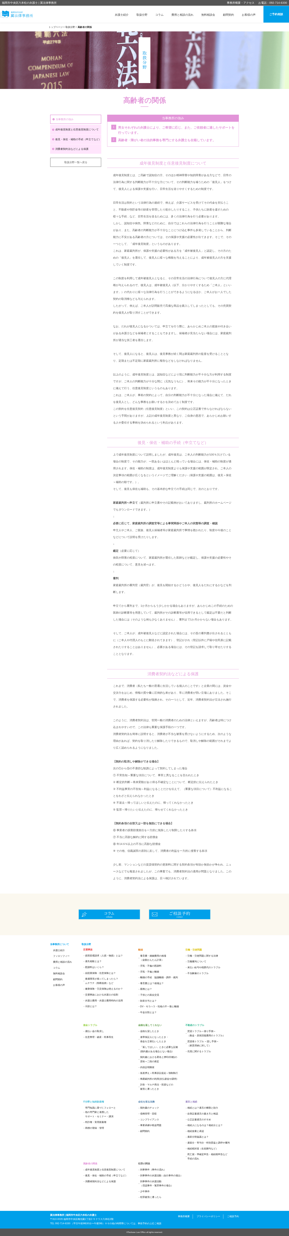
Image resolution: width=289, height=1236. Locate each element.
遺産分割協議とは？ (198, 1136)
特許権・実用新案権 (95, 1122)
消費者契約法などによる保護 (71, 148)
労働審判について (196, 961)
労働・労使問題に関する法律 (202, 955)
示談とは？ (91, 1006)
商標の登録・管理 (94, 1128)
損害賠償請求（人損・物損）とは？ (104, 955)
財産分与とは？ (148, 1000)
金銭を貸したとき (149, 1031)
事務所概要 (184, 1216)
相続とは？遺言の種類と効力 (202, 1107)
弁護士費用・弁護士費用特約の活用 (104, 1000)
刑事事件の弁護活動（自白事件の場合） (161, 1175)
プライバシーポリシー (208, 1216)
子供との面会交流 (149, 995)
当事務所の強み (65, 119)
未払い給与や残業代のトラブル (203, 967)
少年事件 (145, 1191)
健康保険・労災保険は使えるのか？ (104, 988)
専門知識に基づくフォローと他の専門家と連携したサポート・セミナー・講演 (100, 1112)
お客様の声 (249, 14)
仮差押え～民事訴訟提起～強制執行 (159, 1073)
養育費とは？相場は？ (152, 983)
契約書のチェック (149, 1107)
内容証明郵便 (147, 1067)
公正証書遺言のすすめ (199, 1119)
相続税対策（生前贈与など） (202, 1148)
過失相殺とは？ (93, 961)
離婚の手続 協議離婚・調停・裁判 (159, 977)
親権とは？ (146, 989)
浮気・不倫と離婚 (149, 971)
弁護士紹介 (122, 14)
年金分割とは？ (148, 1012)
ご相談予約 (233, 1216)
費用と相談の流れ (182, 14)
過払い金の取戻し (94, 1031)
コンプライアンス (149, 1119)
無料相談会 (208, 14)
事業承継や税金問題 (150, 1125)
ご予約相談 (276, 14)
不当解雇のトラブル (198, 973)
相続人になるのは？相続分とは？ (205, 1125)
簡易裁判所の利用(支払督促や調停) (158, 1079)
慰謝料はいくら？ (94, 967)
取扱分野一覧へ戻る (75, 162)
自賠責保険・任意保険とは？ (100, 973)
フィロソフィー (61, 956)
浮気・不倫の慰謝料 (150, 965)
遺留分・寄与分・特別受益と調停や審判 (208, 1142)
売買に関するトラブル (199, 1051)
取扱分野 (141, 14)
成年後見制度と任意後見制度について (77, 129)
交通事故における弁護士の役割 (101, 994)
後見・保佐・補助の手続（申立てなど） (78, 139)
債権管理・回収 (148, 1113)
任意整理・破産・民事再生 (99, 1037)
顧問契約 (228, 14)
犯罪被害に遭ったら (150, 1197)
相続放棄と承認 (195, 1131)
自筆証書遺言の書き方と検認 (202, 1113)
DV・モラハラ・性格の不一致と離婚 (159, 1006)
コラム (159, 14)
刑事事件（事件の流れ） (153, 1169)
